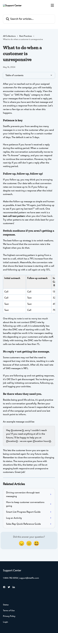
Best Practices (25, 35)
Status (6, 604)
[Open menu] (52, 5)
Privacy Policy (9, 616)
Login (5, 621)
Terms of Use (9, 610)
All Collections (9, 35)
